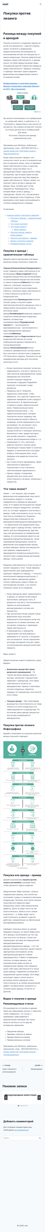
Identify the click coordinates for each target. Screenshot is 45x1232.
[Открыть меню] (40, 4)
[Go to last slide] (6, 1097)
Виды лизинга (20, 230)
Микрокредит (36, 1067)
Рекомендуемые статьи (20, 244)
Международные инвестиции (20, 1095)
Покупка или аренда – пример (23, 238)
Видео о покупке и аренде (21, 241)
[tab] (18, 1105)
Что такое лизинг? (18, 227)
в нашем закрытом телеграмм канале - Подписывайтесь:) (20, 151)
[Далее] (39, 1097)
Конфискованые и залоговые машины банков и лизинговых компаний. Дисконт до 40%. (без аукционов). (21, 86)
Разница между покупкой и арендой (23, 215)
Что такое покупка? (19, 224)
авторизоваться (22, 1130)
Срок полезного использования (9, 1069)
